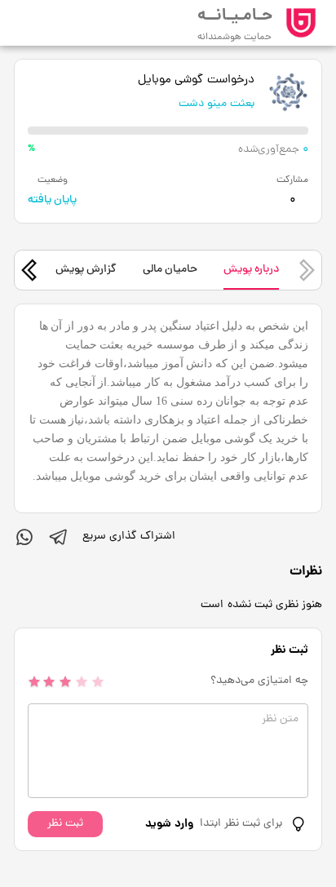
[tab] (251, 270)
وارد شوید (168, 824)
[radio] (34, 681)
